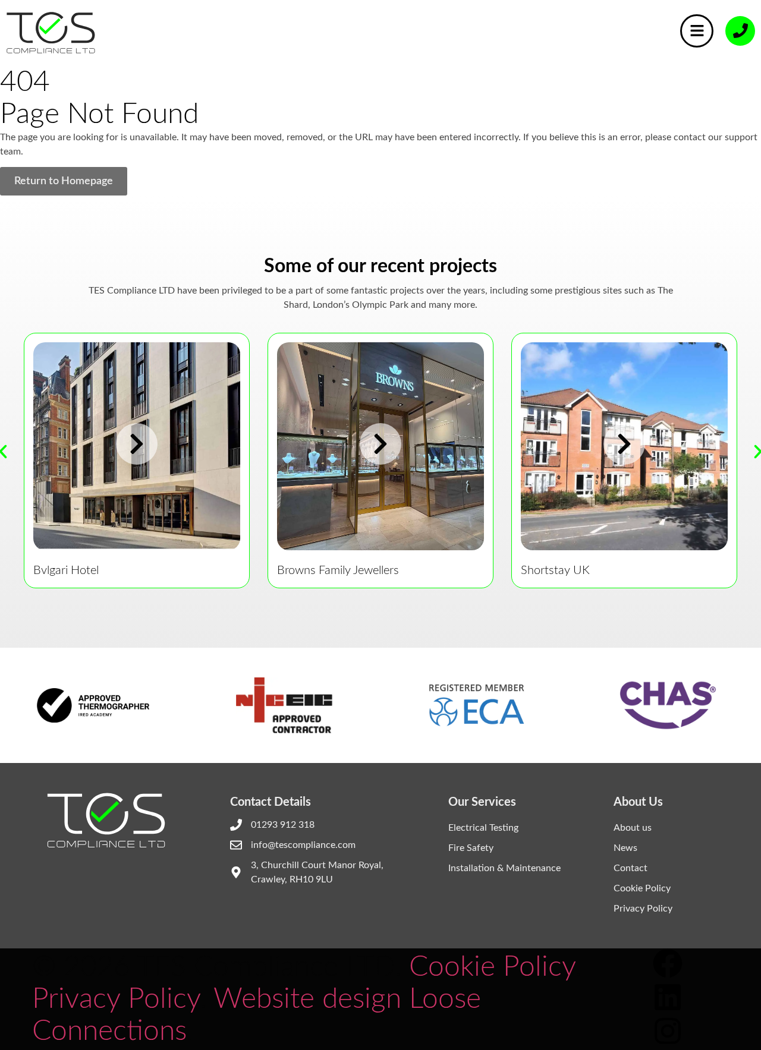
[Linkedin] (668, 997)
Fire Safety (470, 848)
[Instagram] (668, 1031)
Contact (630, 868)
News (625, 848)
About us (633, 828)
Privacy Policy (643, 908)
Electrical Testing (483, 828)
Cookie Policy (642, 888)
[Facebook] (668, 963)
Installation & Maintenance (504, 868)
